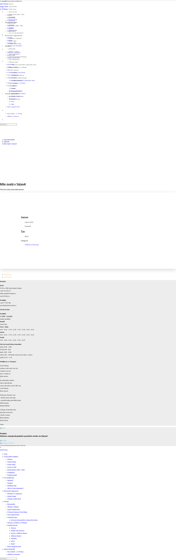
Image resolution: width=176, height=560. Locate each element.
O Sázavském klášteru (13, 1)
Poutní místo (12, 9)
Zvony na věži (13, 12)
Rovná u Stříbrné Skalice (19, 78)
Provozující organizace (13, 35)
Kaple (14, 88)
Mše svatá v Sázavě (10, 144)
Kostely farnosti (13, 70)
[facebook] (2, 427)
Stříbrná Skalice (17, 80)
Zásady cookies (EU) (15, 43)
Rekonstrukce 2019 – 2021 (16, 14)
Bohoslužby (12, 49)
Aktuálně (11, 25)
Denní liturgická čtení (15, 91)
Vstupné (11, 27)
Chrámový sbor (13, 62)
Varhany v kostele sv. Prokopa (17, 67)
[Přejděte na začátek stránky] (0, 447)
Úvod (5, 454)
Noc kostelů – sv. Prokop (16, 96)
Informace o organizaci (15, 38)
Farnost (7, 46)
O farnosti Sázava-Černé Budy (17, 57)
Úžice (14, 86)
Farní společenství (14, 59)
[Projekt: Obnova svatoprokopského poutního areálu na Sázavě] (3, 440)
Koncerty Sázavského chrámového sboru (24, 64)
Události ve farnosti (14, 99)
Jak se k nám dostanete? (16, 33)
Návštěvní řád (13, 30)
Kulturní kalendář (11, 94)
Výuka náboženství (14, 54)
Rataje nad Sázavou (18, 75)
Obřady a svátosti (14, 51)
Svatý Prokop (13, 6)
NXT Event (8, 277)
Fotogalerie (12, 17)
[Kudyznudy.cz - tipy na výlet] (7, 443)
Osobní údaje (12, 41)
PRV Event (8, 275)
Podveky (14, 83)
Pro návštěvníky (10, 22)
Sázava (14, 72)
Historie (11, 4)
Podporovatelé (13, 19)
